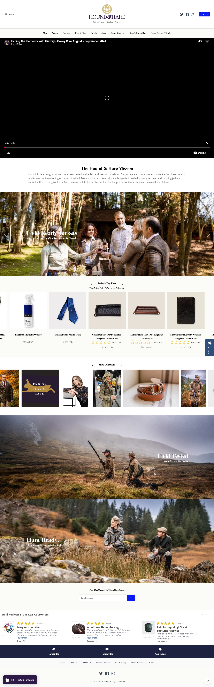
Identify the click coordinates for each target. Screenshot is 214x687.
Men (45, 33)
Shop (103, 33)
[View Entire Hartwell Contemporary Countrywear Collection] (76, 390)
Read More (103, 637)
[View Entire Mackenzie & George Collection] (151, 390)
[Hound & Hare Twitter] (182, 14)
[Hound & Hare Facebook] (187, 14)
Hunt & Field (80, 33)
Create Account (157, 33)
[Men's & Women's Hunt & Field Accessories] (107, 6)
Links (151, 662)
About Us (73, 662)
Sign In (168, 33)
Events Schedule (117, 33)
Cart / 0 (204, 14)
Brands (94, 33)
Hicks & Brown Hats (137, 33)
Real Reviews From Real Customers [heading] (25, 614)
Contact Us (86, 662)
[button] (203, 614)
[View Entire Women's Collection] (107, 390)
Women (55, 33)
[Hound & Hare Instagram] (192, 14)
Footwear (66, 33)
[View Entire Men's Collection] (193, 390)
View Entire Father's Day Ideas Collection (107, 288)
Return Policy (120, 662)
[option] (107, 234)
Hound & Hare (102, 681)
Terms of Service (103, 662)
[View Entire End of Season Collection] (40, 390)
